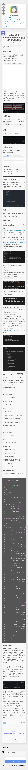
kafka (5, 722)
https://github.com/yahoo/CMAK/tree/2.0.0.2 (14, 230)
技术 (14, 42)
